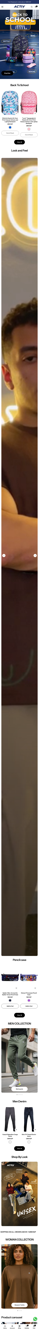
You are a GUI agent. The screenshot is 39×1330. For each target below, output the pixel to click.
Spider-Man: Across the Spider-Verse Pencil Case (10, 994)
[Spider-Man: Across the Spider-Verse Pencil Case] (10, 978)
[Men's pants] (19, 1060)
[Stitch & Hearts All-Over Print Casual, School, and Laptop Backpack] (10, 103)
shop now (7, 73)
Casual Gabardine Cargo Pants (10, 1135)
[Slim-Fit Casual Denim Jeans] (29, 1119)
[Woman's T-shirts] (19, 1276)
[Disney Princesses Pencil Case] (29, 978)
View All (19, 142)
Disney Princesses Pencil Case (29, 994)
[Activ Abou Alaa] (19, 6)
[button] (22, 1094)
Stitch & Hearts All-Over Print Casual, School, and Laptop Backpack (10, 119)
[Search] (32, 7)
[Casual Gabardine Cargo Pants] (10, 1119)
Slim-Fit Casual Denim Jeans (29, 1135)
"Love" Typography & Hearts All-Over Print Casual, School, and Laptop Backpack (28, 120)
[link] (19, 1194)
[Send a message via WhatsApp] (35, 1319)
